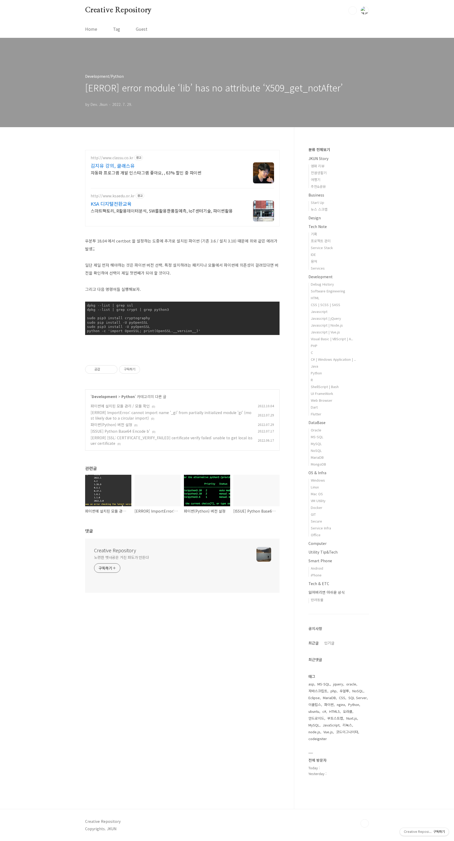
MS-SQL (317, 436)
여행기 (315, 179)
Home (91, 29)
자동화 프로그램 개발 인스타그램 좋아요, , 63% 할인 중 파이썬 (146, 172)
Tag (116, 29)
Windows (318, 480)
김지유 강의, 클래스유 (113, 165)
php (334, 690)
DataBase (317, 422)
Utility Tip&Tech (323, 552)
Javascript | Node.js (327, 325)
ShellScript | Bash (325, 386)
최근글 (313, 643)
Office (316, 534)
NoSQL (316, 450)
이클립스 (314, 704)
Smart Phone (320, 560)
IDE (313, 254)
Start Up (317, 202)
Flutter (316, 413)
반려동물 (317, 599)
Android (317, 568)
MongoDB (318, 464)
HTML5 (334, 711)
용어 (314, 261)
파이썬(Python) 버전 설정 (111, 424)
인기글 (329, 643)
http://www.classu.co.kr (112, 158)
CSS (342, 697)
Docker (316, 507)
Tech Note (317, 226)
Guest (141, 29)
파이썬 (329, 704)
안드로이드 (316, 718)
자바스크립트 (317, 690)
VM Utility (318, 500)
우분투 (344, 690)
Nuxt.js (351, 718)
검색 (353, 10)
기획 (314, 233)
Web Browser (321, 400)
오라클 (347, 711)
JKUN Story (318, 158)
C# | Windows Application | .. (333, 359)
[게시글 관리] (111, 369)
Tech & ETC (318, 583)
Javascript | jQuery (326, 318)
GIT (313, 514)
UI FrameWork (322, 393)
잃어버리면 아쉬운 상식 (326, 592)
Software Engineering (328, 290)
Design (314, 217)
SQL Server (357, 697)
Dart (314, 407)
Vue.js (328, 731)
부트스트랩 (335, 718)
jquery (338, 684)
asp (311, 684)
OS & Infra (317, 472)
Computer (317, 543)
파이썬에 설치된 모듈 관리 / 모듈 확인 (120, 406)
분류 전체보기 (319, 149)
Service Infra (321, 527)
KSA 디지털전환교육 (111, 203)
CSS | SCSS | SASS (325, 304)
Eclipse (314, 697)
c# (324, 711)
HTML (315, 297)
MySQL (316, 443)
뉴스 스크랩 (319, 209)
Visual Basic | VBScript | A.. (332, 338)
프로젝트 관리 (321, 240)
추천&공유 (318, 186)
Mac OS (317, 493)
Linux (315, 486)
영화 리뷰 (317, 165)
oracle (351, 684)
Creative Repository (118, 10)
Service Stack (322, 247)
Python (128, 396)
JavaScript (331, 725)
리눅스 (347, 725)
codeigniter (317, 738)
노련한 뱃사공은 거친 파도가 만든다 (121, 557)
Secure (316, 521)
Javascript (319, 311)
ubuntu (313, 711)
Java (314, 366)
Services (318, 268)
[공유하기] (105, 369)
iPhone (316, 574)
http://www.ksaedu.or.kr (113, 196)
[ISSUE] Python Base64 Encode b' (120, 431)
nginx (341, 704)
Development (104, 396)
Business (316, 195)
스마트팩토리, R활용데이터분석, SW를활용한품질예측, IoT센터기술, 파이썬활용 (162, 211)
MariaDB (317, 457)
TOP (364, 823)
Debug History (322, 284)
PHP (314, 345)
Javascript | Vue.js (325, 331)
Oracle (316, 429)
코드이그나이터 (347, 731)
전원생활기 (319, 172)
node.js (314, 731)
